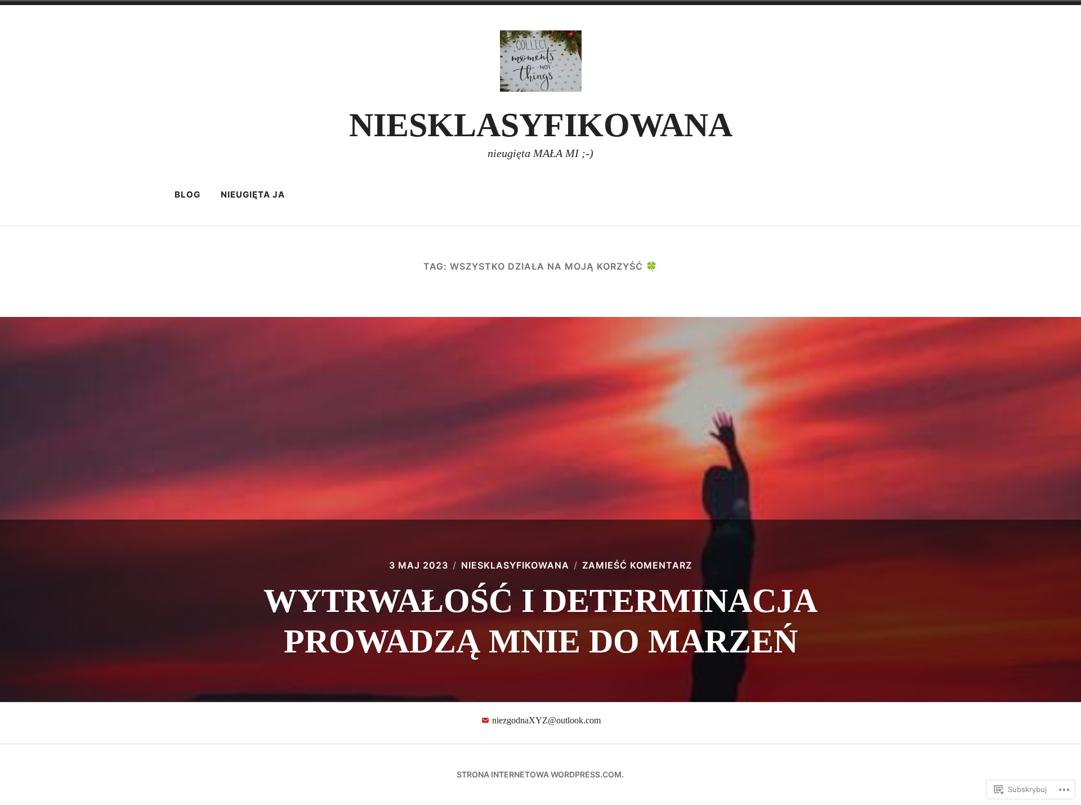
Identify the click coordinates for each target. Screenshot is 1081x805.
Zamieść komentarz (637, 565)
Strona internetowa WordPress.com (539, 774)
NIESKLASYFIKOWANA (540, 125)
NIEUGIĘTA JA (253, 194)
